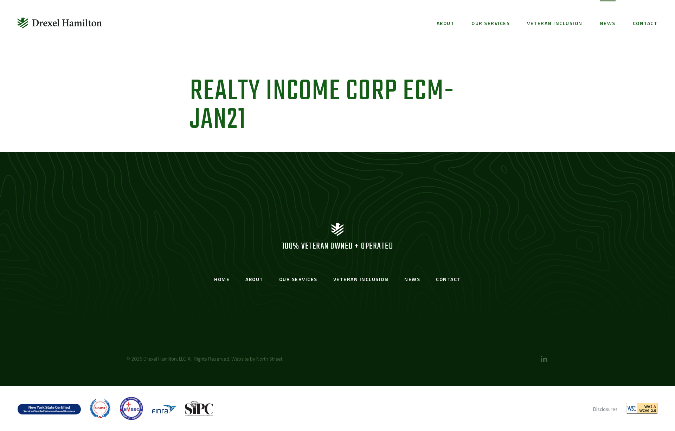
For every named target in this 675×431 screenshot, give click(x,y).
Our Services (490, 23)
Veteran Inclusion (555, 23)
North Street (269, 358)
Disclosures (605, 409)
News (608, 23)
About (446, 23)
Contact (645, 23)
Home (222, 279)
